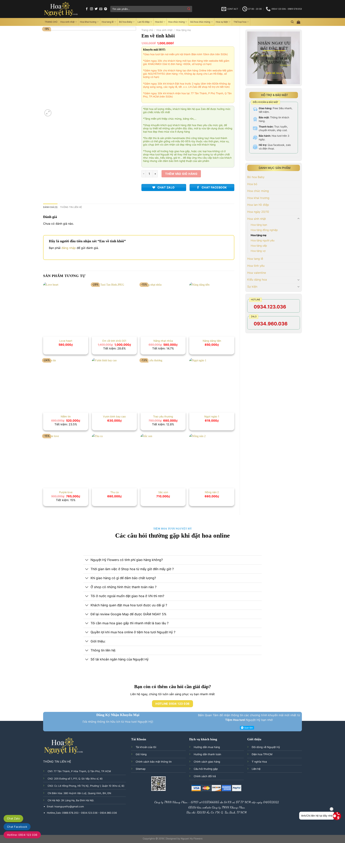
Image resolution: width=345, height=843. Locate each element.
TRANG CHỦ (51, 22)
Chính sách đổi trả (205, 776)
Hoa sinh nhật (67, 22)
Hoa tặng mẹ (258, 235)
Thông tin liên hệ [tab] (71, 207)
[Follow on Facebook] (86, 9)
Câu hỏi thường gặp (206, 768)
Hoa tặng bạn (259, 224)
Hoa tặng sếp (259, 245)
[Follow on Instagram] (91, 9)
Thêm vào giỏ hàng (181, 174)
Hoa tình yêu (255, 265)
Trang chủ (147, 30)
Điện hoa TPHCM (262, 754)
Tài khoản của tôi (146, 747)
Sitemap (141, 768)
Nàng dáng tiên (212, 340)
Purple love (65, 492)
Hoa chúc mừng (176, 22)
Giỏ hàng (141, 754)
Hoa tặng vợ (258, 250)
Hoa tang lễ (108, 22)
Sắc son (163, 492)
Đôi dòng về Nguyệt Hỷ (266, 747)
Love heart (65, 340)
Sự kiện (252, 286)
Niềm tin (66, 416)
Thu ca (114, 492)
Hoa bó (159, 22)
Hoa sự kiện (222, 22)
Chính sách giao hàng (207, 761)
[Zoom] (47, 112)
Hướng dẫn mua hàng (207, 747)
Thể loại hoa (239, 22)
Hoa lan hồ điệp (258, 204)
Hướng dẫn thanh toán (207, 754)
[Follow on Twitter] (96, 9)
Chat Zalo (13, 818)
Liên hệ (256, 768)
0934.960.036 (271, 323)
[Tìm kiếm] (292, 22)
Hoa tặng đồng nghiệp (264, 229)
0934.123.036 (270, 307)
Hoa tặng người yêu (262, 240)
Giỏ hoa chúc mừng (200, 22)
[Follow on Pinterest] (105, 9)
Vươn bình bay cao (114, 416)
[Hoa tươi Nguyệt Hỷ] (61, 9)
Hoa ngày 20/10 (258, 211)
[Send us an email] (100, 9)
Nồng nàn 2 (212, 492)
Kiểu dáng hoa (257, 279)
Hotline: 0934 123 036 (22, 835)
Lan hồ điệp (144, 22)
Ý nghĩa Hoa (259, 761)
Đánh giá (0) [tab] (50, 207)
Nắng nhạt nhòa (163, 340)
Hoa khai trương (88, 22)
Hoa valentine (256, 272)
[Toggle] (298, 219)
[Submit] (189, 9)
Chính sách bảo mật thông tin (154, 761)
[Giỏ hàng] (298, 22)
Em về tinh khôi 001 (114, 340)
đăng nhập (68, 248)
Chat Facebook (17, 826)
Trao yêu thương (163, 416)
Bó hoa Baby (125, 22)
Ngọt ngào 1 (211, 416)
